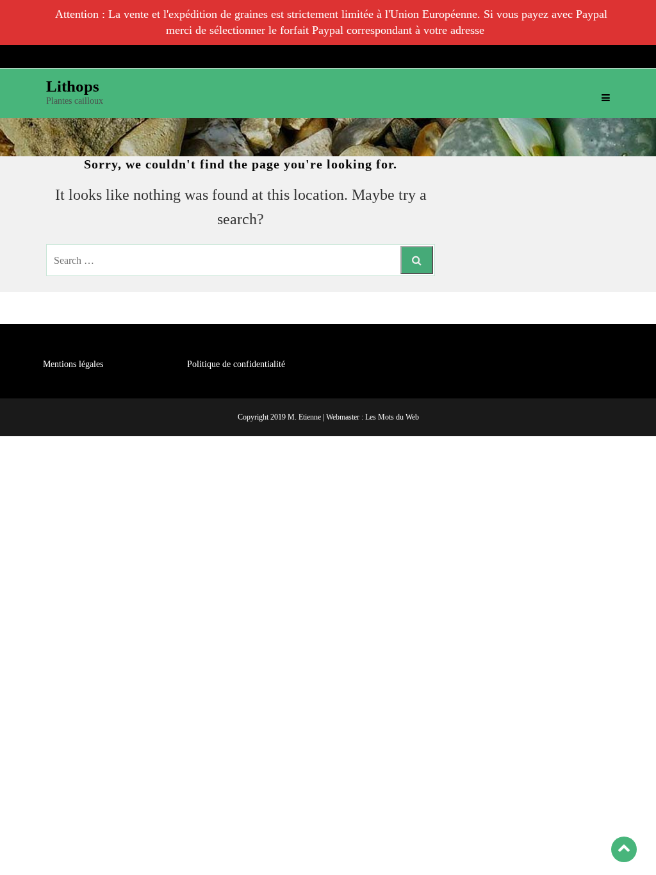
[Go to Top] (624, 849)
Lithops (72, 86)
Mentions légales (73, 364)
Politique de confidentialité (236, 364)
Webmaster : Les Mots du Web (372, 417)
